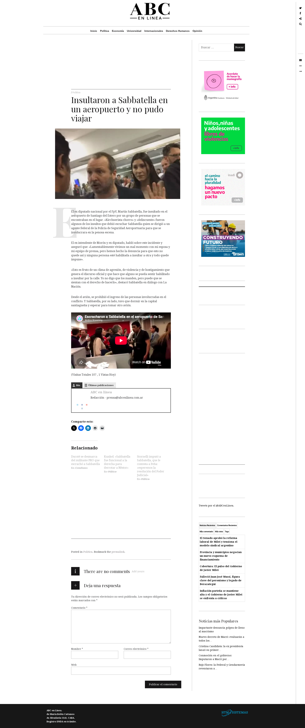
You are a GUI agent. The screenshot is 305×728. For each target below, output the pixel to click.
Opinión (197, 30)
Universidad (134, 30)
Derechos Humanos (178, 30)
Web (74, 664)
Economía (118, 30)
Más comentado (206, 531)
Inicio (93, 30)
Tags (227, 531)
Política (104, 30)
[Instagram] (81, 408)
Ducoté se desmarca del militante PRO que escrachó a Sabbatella (85, 460)
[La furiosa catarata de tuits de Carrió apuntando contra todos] (300, 71)
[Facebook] (81, 405)
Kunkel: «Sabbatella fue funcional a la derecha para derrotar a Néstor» (117, 462)
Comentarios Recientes (227, 525)
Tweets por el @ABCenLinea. (216, 505)
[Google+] (85, 405)
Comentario (79, 607)
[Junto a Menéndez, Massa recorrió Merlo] (300, 66)
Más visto (219, 531)
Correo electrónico (136, 648)
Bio (78, 385)
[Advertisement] (121, 64)
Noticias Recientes (207, 525)
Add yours (138, 571)
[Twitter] (76, 405)
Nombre (77, 648)
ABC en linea (101, 392)
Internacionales (153, 30)
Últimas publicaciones (101, 385)
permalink (118, 551)
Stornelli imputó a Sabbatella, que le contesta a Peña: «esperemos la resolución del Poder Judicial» (150, 466)
